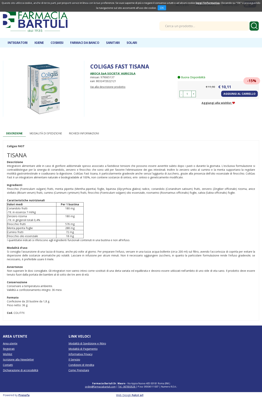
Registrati (9, 349)
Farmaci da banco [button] (84, 43)
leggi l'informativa (208, 3)
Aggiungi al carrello (239, 93)
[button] (181, 94)
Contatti (8, 365)
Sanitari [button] (113, 43)
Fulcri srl (137, 395)
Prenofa (24, 395)
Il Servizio (74, 359)
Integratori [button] (18, 43)
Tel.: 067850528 (127, 386)
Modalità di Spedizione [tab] (46, 133)
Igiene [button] (39, 43)
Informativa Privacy (80, 354)
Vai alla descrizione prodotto (107, 87)
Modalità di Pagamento (83, 349)
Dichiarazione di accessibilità (20, 370)
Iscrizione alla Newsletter (18, 359)
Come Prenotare (78, 370)
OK (162, 8)
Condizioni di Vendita (81, 365)
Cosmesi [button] (57, 43)
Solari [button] (132, 43)
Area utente (10, 343)
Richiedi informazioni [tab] (84, 133)
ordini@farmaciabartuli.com (100, 386)
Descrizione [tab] (14, 133)
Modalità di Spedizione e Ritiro (87, 343)
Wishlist (7, 354)
